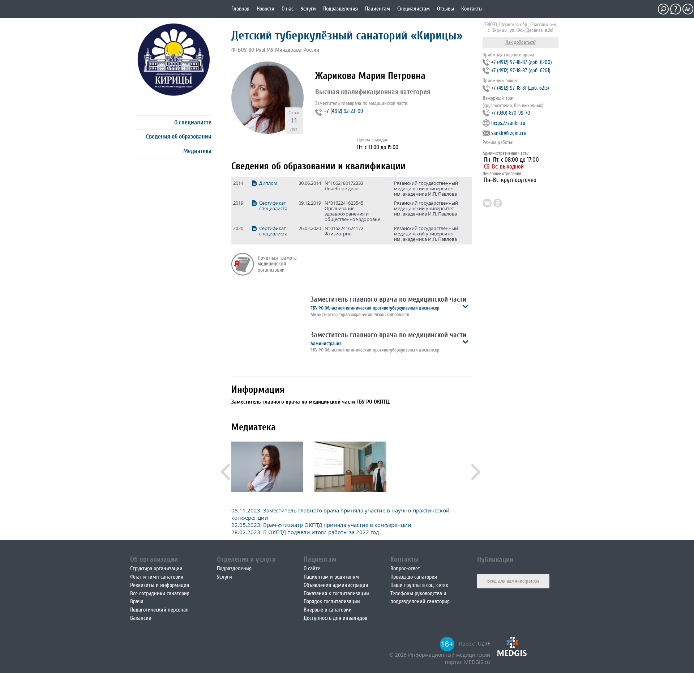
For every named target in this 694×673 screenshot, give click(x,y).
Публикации (495, 559)
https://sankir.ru (508, 123)
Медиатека (197, 151)
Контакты (472, 8)
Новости (265, 8)
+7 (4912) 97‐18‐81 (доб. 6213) (520, 88)
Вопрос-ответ (405, 568)
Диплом (268, 183)
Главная (240, 8)
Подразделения (340, 8)
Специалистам (413, 8)
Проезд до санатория (413, 577)
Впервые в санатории (328, 609)
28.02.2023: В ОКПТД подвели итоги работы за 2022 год (305, 532)
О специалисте (192, 122)
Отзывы (445, 8)
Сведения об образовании (178, 136)
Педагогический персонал (159, 609)
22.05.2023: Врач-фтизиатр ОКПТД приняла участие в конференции (321, 524)
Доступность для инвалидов (335, 618)
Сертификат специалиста (273, 205)
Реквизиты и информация (159, 585)
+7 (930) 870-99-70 (510, 113)
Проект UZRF (474, 643)
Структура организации (156, 568)
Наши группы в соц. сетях (419, 585)
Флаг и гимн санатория (156, 577)
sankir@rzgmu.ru (508, 133)
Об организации (154, 559)
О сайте (312, 568)
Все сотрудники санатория (159, 593)
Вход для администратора (513, 581)
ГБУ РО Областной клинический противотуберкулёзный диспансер (374, 308)
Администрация (326, 343)
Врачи (136, 601)
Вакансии (140, 618)
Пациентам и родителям (331, 577)
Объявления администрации (336, 585)
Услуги (308, 8)
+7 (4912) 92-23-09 (343, 111)
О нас (288, 8)
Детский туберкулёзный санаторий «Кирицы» (347, 35)
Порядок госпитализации (332, 601)
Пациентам (377, 8)
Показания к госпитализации (336, 593)
